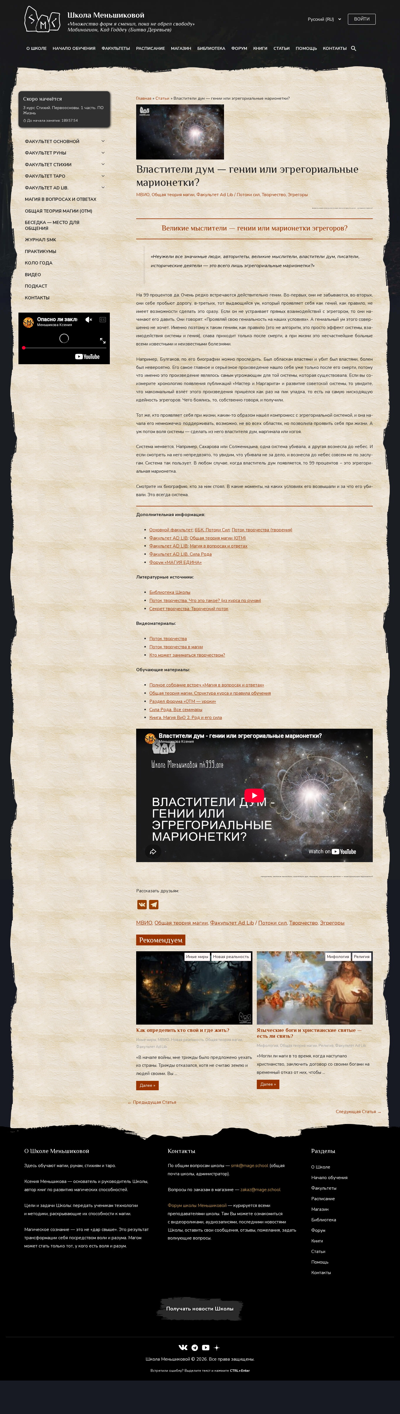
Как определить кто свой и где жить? (182, 1030)
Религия (362, 956)
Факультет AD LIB (168, 538)
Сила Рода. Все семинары (175, 710)
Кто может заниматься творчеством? (187, 655)
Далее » (147, 1085)
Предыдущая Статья (151, 1102)
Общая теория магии (173, 195)
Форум (239, 48)
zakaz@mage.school (260, 1190)
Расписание (150, 48)
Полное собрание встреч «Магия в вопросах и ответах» (206, 685)
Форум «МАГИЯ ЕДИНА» (175, 562)
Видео (33, 275)
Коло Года (38, 263)
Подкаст (36, 286)
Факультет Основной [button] (52, 142)
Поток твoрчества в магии (176, 647)
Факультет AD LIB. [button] (47, 188)
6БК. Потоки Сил (212, 530)
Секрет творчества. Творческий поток (188, 609)
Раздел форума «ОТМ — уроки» (182, 701)
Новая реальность (231, 956)
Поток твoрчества (168, 639)
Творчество (274, 195)
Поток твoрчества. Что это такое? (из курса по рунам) (205, 600)
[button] (362, 19)
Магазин (181, 48)
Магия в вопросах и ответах (60, 199)
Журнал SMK (40, 240)
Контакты (335, 48)
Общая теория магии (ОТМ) (218, 538)
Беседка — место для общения (52, 225)
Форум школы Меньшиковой (197, 1205)
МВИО (143, 195)
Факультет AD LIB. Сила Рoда (180, 554)
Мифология (338, 956)
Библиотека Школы (169, 592)
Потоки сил (248, 195)
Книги (260, 48)
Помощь (306, 48)
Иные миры (197, 956)
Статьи (281, 48)
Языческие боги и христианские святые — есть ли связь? (309, 1033)
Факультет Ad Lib (214, 195)
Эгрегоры (298, 195)
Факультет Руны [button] (45, 153)
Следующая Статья (359, 1112)
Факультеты (116, 48)
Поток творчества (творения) (262, 530)
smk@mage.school (249, 1166)
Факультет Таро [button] (45, 176)
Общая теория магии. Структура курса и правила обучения (210, 693)
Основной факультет (171, 530)
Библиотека (211, 48)
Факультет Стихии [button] (48, 165)
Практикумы (40, 252)
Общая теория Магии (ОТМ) (58, 211)
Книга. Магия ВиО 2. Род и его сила (185, 717)
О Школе (36, 48)
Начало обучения (74, 48)
